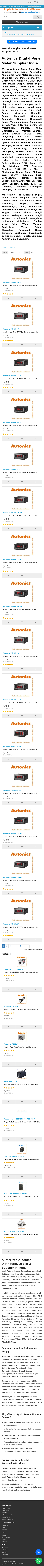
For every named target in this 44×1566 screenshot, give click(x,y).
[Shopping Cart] (37, 2)
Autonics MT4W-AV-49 (12, 790)
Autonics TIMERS (11, 1044)
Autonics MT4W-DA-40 (12, 282)
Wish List (4, 1552)
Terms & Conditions (7, 1519)
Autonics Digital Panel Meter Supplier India (20, 34)
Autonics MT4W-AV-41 (12, 924)
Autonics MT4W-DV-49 (12, 469)
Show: (26, 252)
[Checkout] (40, 2)
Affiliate (4, 1539)
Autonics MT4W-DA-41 (12, 653)
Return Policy (5, 1510)
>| (27, 946)
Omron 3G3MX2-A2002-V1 (14, 1156)
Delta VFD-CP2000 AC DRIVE (15, 1194)
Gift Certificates (6, 1537)
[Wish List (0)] (35, 2)
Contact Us (5, 1525)
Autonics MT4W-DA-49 (12, 422)
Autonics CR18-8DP (12, 1006)
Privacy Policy (6, 1517)
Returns (4, 1527)
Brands (4, 1535)
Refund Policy (6, 1508)
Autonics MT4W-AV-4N (12, 834)
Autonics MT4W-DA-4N (12, 606)
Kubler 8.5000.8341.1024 (14, 1231)
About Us (4, 1513)
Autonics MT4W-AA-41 (12, 376)
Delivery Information (7, 1515)
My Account (5, 1548)
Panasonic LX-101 (11, 1081)
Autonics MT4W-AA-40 (12, 559)
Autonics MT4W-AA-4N (12, 877)
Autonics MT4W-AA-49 (12, 700)
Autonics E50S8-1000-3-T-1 (15, 969)
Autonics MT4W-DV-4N (12, 513)
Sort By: (5, 252)
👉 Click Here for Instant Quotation (22, 42)
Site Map (4, 1529)
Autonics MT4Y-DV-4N (12, 746)
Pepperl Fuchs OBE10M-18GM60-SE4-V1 (20, 1119)
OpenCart (12, 1561)
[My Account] (31, 2)
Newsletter (5, 1554)
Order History (5, 1550)
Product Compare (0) (9, 247)
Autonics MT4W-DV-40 (12, 329)
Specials (4, 1542)
